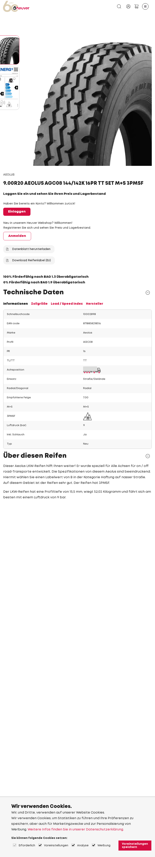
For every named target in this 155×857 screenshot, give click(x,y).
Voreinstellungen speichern (135, 845)
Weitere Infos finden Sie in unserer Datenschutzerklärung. (76, 829)
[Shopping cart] (136, 6)
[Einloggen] (128, 6)
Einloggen (17, 211)
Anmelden (17, 235)
